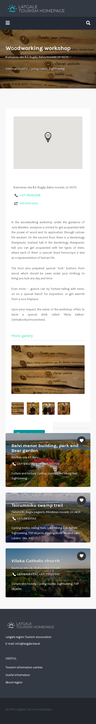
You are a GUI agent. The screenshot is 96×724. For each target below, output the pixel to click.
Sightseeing (57, 68)
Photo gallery (22, 336)
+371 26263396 (30, 195)
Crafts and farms (17, 68)
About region (14, 682)
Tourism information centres (24, 667)
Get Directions (29, 203)
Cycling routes (38, 68)
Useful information (18, 675)
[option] (48, 369)
